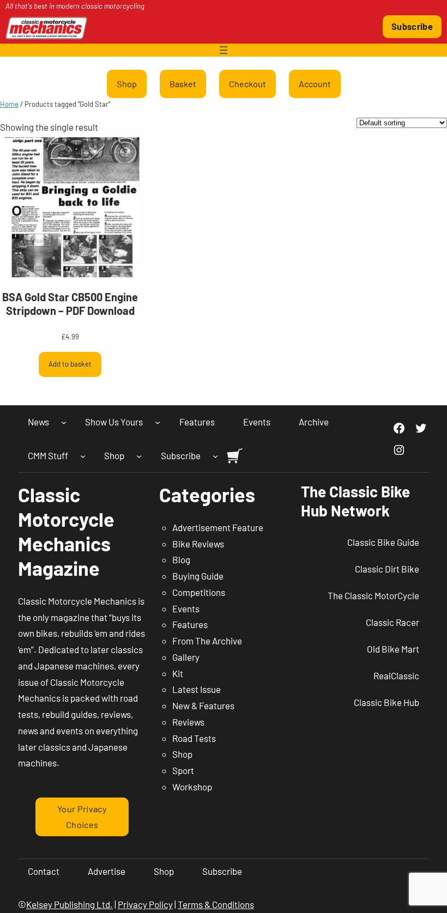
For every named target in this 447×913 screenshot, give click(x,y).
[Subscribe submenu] (215, 455)
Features (190, 624)
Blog (181, 559)
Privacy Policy (145, 904)
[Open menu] (223, 50)
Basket (183, 83)
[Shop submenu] (139, 455)
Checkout (247, 83)
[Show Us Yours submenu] (157, 422)
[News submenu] (64, 422)
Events (186, 608)
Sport (183, 770)
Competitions (198, 592)
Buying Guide (198, 575)
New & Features (203, 705)
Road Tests (194, 738)
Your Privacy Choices (82, 817)
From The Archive (207, 640)
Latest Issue (196, 689)
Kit (177, 673)
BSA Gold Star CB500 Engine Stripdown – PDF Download (70, 303)
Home (9, 104)
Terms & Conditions (216, 904)
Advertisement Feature (217, 527)
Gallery (186, 657)
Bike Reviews (198, 543)
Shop (127, 83)
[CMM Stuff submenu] (83, 455)
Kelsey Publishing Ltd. (69, 904)
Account (315, 83)
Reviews (188, 721)
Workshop (192, 786)
